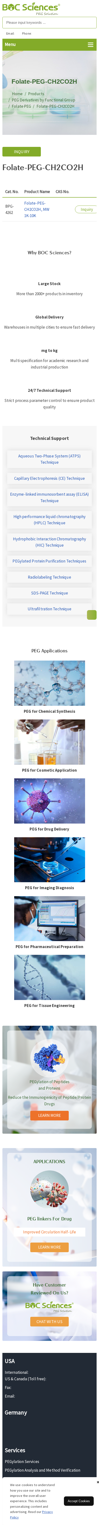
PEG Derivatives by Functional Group (43, 100)
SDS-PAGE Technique (49, 593)
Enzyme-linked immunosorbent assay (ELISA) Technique (49, 497)
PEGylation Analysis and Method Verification (42, 1470)
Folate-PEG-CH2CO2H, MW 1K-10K (36, 209)
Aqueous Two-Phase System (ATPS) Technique (49, 459)
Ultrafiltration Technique (50, 609)
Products (36, 93)
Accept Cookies (79, 1501)
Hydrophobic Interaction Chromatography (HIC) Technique (49, 542)
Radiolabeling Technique (49, 577)
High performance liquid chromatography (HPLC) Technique (49, 519)
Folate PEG (21, 106)
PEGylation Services (22, 1461)
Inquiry (21, 151)
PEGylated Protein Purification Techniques (49, 561)
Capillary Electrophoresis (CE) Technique (49, 478)
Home (17, 93)
